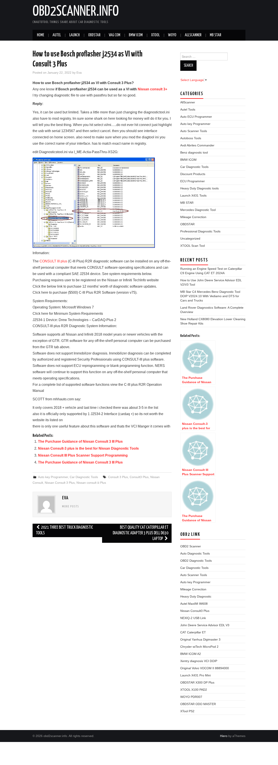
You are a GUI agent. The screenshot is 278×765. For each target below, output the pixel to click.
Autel (57, 35)
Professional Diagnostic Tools (200, 231)
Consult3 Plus (139, 477)
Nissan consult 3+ (152, 89)
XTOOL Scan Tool (192, 245)
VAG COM (114, 35)
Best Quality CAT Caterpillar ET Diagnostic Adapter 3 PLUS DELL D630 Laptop (140, 533)
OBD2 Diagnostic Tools (196, 560)
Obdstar (94, 35)
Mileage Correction (193, 217)
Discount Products (192, 174)
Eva (79, 72)
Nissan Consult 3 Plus (60, 482)
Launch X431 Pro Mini (195, 675)
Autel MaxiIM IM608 (194, 603)
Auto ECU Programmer (196, 116)
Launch (74, 35)
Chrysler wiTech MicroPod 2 (199, 646)
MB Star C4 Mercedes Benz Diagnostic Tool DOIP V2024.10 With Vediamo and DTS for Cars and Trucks (210, 296)
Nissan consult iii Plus (91, 482)
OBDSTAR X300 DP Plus (197, 682)
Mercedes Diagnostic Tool (198, 210)
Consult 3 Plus (118, 477)
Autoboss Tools (190, 138)
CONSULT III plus (53, 261)
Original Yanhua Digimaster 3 (200, 639)
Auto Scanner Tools (193, 131)
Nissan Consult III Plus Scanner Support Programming (83, 455)
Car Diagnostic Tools (84, 477)
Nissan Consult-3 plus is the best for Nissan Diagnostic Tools (88, 448)
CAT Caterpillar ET (193, 632)
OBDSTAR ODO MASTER (198, 704)
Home (40, 35)
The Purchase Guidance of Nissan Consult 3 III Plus (80, 441)
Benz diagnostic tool (194, 152)
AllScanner (193, 35)
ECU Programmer (192, 181)
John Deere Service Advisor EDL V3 (204, 625)
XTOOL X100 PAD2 (193, 689)
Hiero (223, 736)
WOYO (172, 35)
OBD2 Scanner (190, 546)
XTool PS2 (187, 711)
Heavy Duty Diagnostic (195, 596)
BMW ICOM (136, 35)
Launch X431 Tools (193, 195)
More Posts (70, 506)
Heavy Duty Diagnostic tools (199, 188)
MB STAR (215, 35)
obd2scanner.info (76, 12)
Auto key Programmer (53, 477)
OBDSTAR (187, 224)
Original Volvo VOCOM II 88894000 (204, 668)
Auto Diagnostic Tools (195, 553)
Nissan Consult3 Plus (194, 611)
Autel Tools (187, 109)
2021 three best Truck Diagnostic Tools (64, 530)
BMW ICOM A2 (190, 654)
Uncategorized (190, 238)
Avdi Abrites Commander (197, 145)
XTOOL (155, 35)
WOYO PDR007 (191, 697)
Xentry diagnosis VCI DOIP (198, 661)
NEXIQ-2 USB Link (193, 618)
